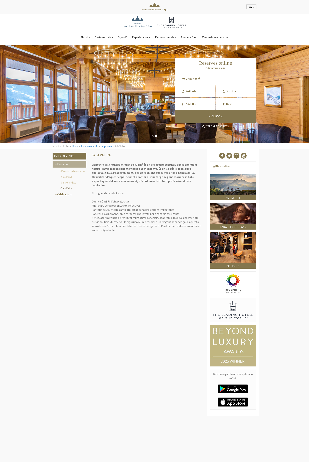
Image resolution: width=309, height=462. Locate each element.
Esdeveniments (165, 37)
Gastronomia (103, 37)
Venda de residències (215, 37)
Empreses (106, 146)
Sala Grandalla (68, 182)
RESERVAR (216, 116)
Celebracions (64, 194)
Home (75, 146)
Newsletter (222, 166)
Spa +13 (122, 37)
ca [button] (250, 6)
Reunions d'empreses (73, 171)
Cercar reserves (217, 126)
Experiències (140, 37)
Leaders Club (189, 37)
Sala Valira (66, 188)
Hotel (84, 37)
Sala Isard (66, 177)
